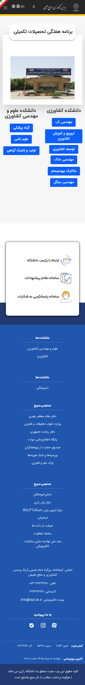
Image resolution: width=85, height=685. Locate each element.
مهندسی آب (63, 122)
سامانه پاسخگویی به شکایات (38, 296)
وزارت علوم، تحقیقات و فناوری (42, 424)
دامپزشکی (42, 388)
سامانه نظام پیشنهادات (42, 278)
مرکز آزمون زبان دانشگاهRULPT (42, 510)
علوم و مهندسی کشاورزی (42, 348)
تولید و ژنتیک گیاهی (21, 150)
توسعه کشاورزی (64, 149)
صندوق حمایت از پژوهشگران (43, 447)
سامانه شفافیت (42, 533)
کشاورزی (42, 356)
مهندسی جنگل (64, 182)
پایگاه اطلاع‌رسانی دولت (42, 439)
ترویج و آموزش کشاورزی (64, 136)
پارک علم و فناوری (42, 463)
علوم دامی (21, 139)
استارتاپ (42, 518)
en (22, 6)
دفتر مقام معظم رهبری (42, 416)
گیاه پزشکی (21, 128)
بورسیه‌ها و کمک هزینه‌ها (43, 455)
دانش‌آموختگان (42, 494)
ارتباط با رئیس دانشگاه (43, 260)
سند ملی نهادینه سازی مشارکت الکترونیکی (42, 544)
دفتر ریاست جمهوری (42, 431)
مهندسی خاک (64, 160)
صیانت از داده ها (42, 525)
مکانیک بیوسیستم (63, 171)
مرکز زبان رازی (42, 502)
